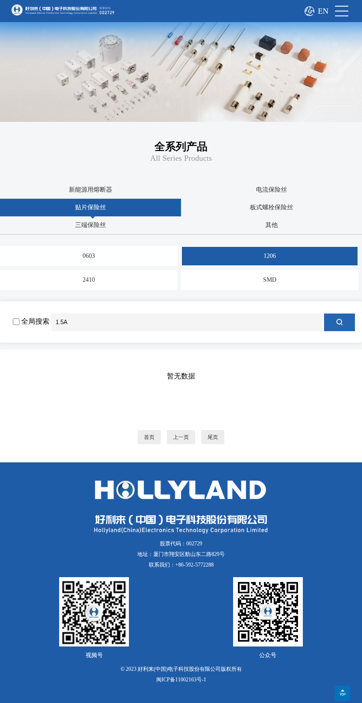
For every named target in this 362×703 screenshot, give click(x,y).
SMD (269, 279)
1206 (270, 256)
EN (323, 11)
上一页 (181, 437)
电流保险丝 (271, 189)
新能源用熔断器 (90, 189)
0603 (89, 256)
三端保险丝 (90, 225)
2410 (89, 279)
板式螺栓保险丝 (271, 207)
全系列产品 (181, 146)
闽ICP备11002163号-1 (181, 680)
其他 (271, 225)
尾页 (212, 437)
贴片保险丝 (90, 207)
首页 (149, 437)
